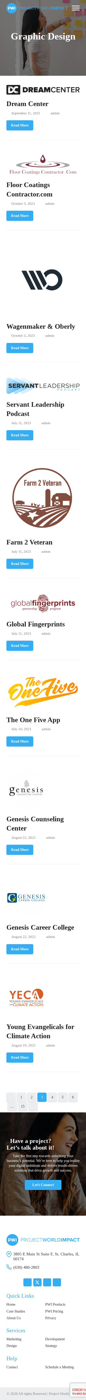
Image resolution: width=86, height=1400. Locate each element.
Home (10, 1304)
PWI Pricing (54, 1311)
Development (55, 1339)
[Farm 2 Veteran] (43, 498)
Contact (12, 1367)
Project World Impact (64, 1394)
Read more (20, 125)
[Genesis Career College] (26, 898)
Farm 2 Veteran (29, 542)
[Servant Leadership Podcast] (43, 385)
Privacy (50, 1318)
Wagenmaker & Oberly (40, 326)
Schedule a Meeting (59, 1367)
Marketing (13, 1339)
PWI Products (55, 1304)
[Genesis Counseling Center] (26, 789)
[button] (76, 8)
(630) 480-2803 (26, 1267)
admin (55, 113)
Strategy (51, 1346)
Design (11, 1346)
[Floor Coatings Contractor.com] (43, 164)
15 (24, 1107)
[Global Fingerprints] (43, 603)
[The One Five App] (43, 692)
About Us (13, 1318)
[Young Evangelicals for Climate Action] (26, 997)
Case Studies (15, 1311)
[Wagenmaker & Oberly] (43, 280)
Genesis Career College (40, 927)
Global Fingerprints (35, 624)
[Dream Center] (43, 89)
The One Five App (33, 720)
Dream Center (27, 103)
